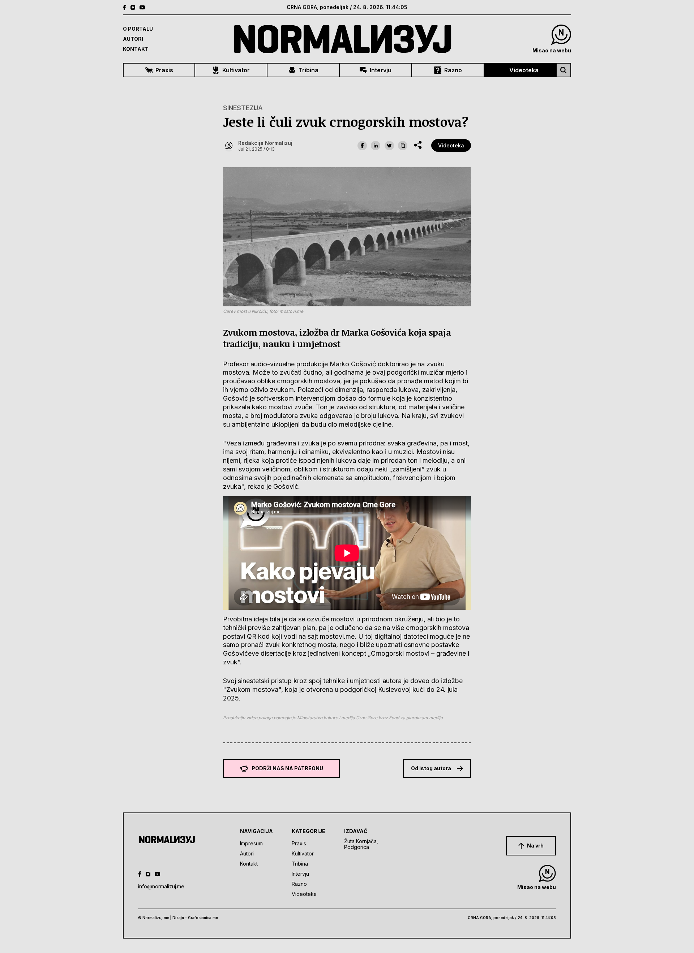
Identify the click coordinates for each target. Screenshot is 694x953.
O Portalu (138, 29)
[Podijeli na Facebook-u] (362, 145)
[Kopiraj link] (402, 145)
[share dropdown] (418, 145)
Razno (453, 70)
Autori (133, 39)
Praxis (164, 70)
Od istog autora (431, 768)
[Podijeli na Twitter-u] (389, 145)
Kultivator (236, 70)
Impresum (251, 843)
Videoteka (524, 70)
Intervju (380, 70)
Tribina (308, 70)
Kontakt (136, 49)
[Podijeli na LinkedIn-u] (375, 145)
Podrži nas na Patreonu (287, 768)
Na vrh (535, 845)
